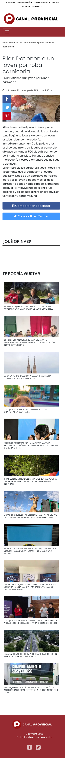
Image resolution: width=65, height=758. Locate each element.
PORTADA (10, 2)
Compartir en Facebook (32, 206)
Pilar (13, 42)
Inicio (5, 42)
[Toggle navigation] (7, 31)
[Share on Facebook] (6, 99)
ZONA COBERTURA (42, 2)
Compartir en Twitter (33, 216)
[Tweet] (6, 107)
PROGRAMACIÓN (24, 2)
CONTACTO (37, 6)
